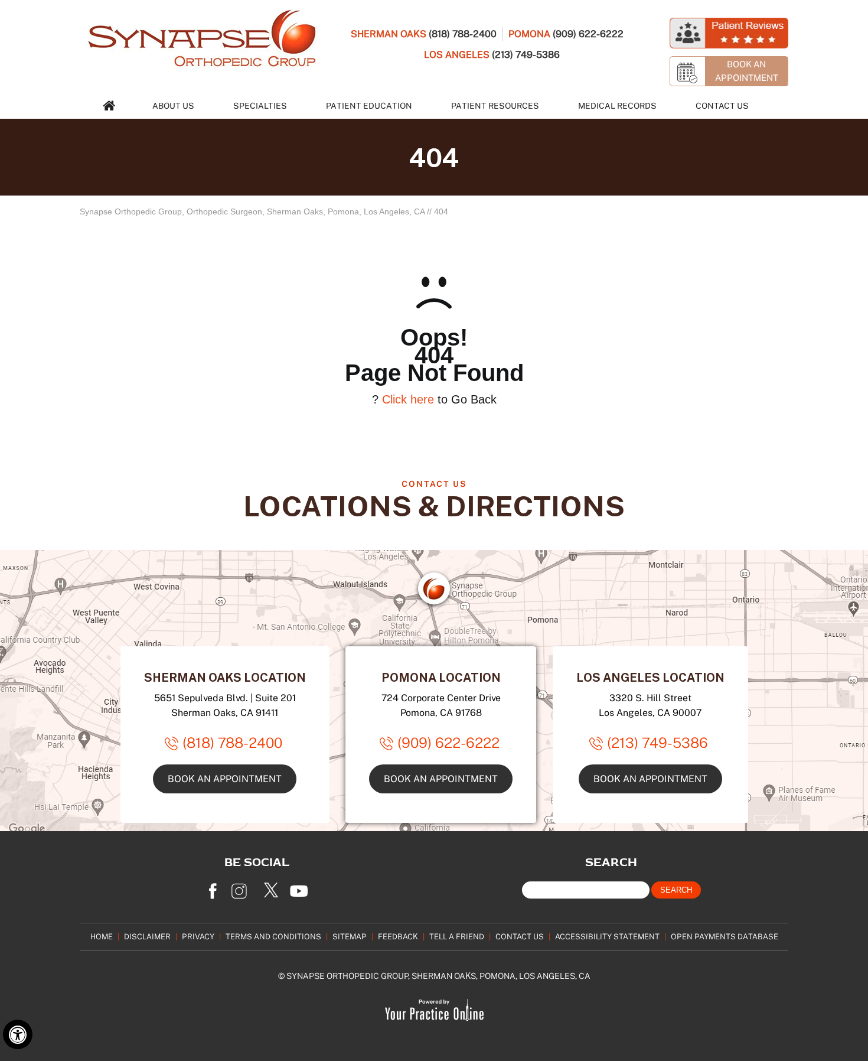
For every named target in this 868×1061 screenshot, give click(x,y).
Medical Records (617, 105)
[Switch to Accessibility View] (17, 1034)
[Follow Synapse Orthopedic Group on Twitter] (271, 887)
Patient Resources (495, 105)
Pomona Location (441, 677)
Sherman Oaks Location (225, 677)
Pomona (529, 34)
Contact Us (722, 105)
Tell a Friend (456, 936)
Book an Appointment (225, 779)
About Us (173, 105)
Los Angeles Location (650, 677)
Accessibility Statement (607, 936)
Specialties (260, 105)
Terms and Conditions (273, 936)
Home (101, 936)
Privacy (198, 936)
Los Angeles (457, 54)
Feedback (398, 936)
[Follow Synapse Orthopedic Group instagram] (242, 887)
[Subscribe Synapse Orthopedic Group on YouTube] (301, 887)
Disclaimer (147, 936)
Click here (408, 399)
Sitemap (349, 936)
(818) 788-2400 (463, 34)
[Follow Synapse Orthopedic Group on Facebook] (212, 887)
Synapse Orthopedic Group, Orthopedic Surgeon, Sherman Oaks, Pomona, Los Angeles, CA (252, 211)
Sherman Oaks (388, 34)
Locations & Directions (434, 505)
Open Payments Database (724, 936)
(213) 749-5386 (526, 54)
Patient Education (369, 105)
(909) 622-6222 (588, 34)
